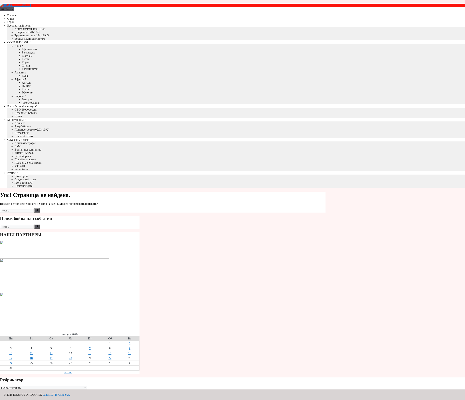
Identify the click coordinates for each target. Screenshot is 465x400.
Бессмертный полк (19, 25)
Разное (11, 172)
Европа (19, 96)
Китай (26, 59)
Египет (26, 89)
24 (10, 363)
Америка (20, 72)
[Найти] (37, 210)
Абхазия (20, 123)
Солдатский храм (25, 179)
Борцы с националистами (30, 38)
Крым (18, 116)
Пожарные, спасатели (28, 162)
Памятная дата (24, 185)
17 (10, 358)
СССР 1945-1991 (17, 42)
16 (129, 353)
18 (31, 358)
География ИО (24, 182)
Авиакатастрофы (25, 143)
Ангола (26, 82)
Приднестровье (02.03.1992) (32, 129)
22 (109, 358)
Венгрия (27, 99)
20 (70, 358)
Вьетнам (27, 55)
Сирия (26, 65)
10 (10, 353)
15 (109, 353)
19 (51, 358)
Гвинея (26, 85)
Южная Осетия (24, 136)
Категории (21, 176)
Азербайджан (23, 126)
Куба (25, 75)
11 (31, 353)
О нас (10, 18)
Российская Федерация (21, 106)
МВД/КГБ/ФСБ (24, 152)
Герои (11, 21)
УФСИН (20, 165)
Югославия (22, 132)
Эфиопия (27, 92)
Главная (12, 15)
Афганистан (29, 49)
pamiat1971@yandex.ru (56, 394)
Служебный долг (18, 139)
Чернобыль (21, 169)
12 (51, 353)
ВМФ (18, 146)
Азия (18, 45)
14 (89, 353)
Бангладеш (28, 52)
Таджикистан (30, 68)
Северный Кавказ (26, 112)
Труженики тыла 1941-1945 (32, 35)
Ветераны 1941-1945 (27, 32)
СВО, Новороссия (26, 109)
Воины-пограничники (28, 149)
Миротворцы (15, 119)
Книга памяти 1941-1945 (30, 28)
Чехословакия (30, 102)
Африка (19, 79)
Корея (25, 62)
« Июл (68, 372)
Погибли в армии (25, 159)
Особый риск (23, 156)
